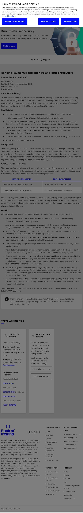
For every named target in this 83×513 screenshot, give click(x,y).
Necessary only (70, 21)
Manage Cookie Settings (15, 21)
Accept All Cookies (48, 21)
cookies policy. (10, 16)
